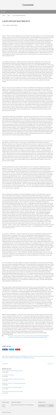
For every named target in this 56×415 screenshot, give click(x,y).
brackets (42, 356)
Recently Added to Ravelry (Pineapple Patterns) (12, 370)
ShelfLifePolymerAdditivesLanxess (16, 357)
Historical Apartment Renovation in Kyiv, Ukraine (12, 391)
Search (3, 404)
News (9, 15)
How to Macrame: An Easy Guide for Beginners (12, 387)
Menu (4, 11)
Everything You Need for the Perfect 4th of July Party (13, 379)
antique (6, 356)
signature (33, 357)
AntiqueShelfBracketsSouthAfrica (26, 356)
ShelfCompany (5, 357)
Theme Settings (30, 404)
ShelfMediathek (27, 357)
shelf (52, 356)
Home (3, 15)
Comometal (8, 412)
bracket (38, 356)
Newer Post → (51, 363)
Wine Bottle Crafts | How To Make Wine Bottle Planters (14, 383)
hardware (49, 356)
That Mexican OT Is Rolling (8, 375)
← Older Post (5, 363)
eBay (46, 356)
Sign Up (51, 405)
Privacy (3, 406)
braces (34, 356)
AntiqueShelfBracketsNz (13, 356)
